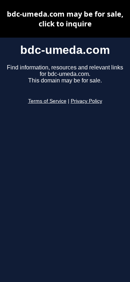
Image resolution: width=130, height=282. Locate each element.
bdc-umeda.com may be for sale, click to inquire (65, 19)
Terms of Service (47, 101)
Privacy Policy (86, 101)
